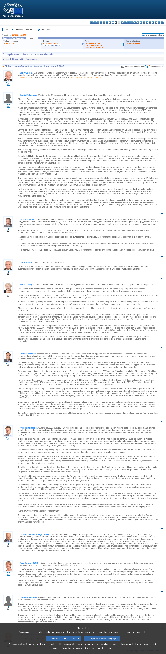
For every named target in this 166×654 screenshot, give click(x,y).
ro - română (150, 22)
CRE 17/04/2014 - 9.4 (93, 45)
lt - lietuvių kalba (131, 22)
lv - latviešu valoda (128, 22)
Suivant (29, 29)
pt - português (147, 22)
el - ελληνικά (110, 22)
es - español (94, 22)
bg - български (91, 22)
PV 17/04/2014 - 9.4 (92, 43)
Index (7, 29)
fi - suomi (159, 22)
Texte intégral (45, 29)
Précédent (19, 29)
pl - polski (144, 22)
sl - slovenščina (156, 22)
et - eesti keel (107, 22)
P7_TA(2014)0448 (133, 43)
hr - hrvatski (122, 22)
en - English (113, 22)
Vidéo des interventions (135, 67)
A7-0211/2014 (8, 43)
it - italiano (125, 22)
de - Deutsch (104, 22)
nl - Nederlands (141, 22)
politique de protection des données (134, 644)
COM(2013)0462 (26, 77)
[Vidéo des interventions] (8, 84)
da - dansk (101, 22)
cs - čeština (97, 22)
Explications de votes (94, 47)
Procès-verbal (157, 67)
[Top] (161, 89)
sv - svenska (162, 22)
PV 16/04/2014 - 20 (50, 43)
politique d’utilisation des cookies (68, 648)
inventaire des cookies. (103, 648)
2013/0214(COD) (19, 35)
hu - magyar (134, 22)
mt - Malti (137, 22)
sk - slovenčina (153, 22)
